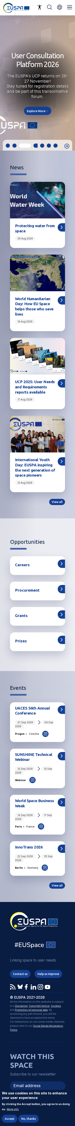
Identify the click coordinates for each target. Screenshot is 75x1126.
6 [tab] (49, 146)
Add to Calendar (45, 734)
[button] (59, 7)
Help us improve (48, 974)
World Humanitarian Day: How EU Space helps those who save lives (34, 306)
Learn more (37, 100)
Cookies (56, 1005)
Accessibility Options (39, 7)
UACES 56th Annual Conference (32, 711)
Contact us (20, 974)
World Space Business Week (34, 803)
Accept (9, 1118)
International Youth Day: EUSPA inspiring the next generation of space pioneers (35, 467)
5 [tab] (42, 146)
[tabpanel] (37, 83)
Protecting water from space (35, 228)
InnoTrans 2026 (29, 847)
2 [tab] (14, 146)
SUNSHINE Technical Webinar (33, 757)
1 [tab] (8, 146)
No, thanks (28, 1118)
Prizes (21, 641)
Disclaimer (21, 1005)
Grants (21, 615)
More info (13, 1109)
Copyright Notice (39, 1005)
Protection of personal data (31, 1009)
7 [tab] (56, 146)
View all (57, 502)
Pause (66, 146)
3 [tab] (21, 146)
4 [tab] (32, 146)
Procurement (27, 590)
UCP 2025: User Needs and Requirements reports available (35, 386)
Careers (22, 564)
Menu (69, 7)
